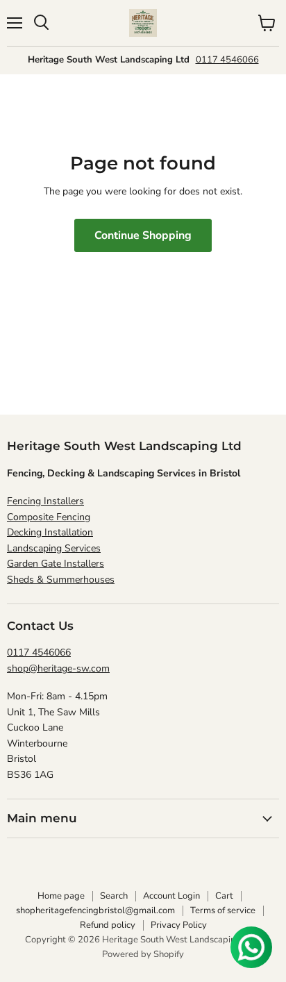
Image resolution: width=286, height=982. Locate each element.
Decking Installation (50, 532)
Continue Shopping (143, 235)
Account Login (171, 896)
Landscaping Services (54, 548)
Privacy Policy (179, 925)
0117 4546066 (227, 59)
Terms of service (222, 910)
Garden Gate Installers (55, 563)
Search (114, 896)
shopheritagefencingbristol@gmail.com (95, 910)
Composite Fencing (48, 517)
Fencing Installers (45, 501)
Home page (61, 896)
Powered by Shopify (143, 954)
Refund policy (107, 925)
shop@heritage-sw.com (58, 668)
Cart (224, 896)
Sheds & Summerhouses (61, 579)
